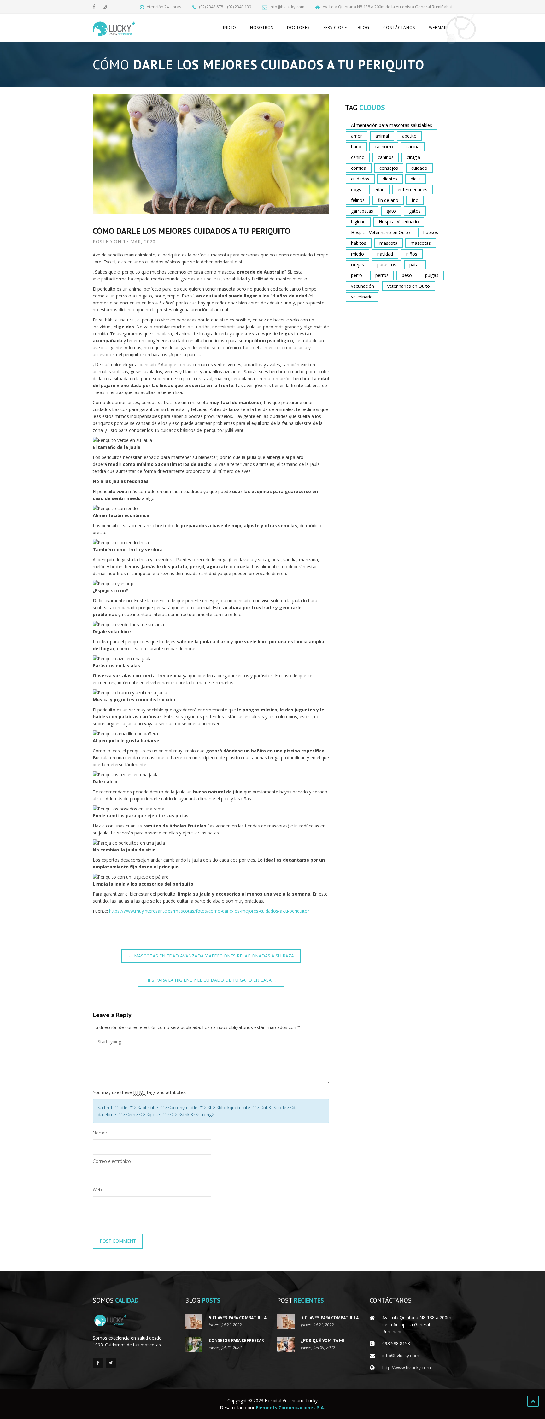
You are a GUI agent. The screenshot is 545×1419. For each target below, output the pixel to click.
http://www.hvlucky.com (406, 1367)
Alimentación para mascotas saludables (391, 125)
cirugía (413, 157)
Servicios (333, 27)
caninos (386, 157)
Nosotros (261, 27)
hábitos (358, 243)
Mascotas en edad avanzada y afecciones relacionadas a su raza (211, 956)
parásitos (386, 265)
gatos (415, 211)
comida (358, 168)
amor (356, 136)
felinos (358, 200)
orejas (357, 265)
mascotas (421, 243)
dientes (390, 179)
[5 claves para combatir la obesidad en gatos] (193, 1321)
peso (407, 275)
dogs (356, 189)
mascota (388, 243)
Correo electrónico (112, 1161)
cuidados (360, 179)
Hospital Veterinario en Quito (380, 232)
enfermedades (412, 189)
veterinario (362, 297)
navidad (385, 254)
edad (379, 189)
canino (358, 157)
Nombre (101, 1133)
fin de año (388, 200)
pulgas (431, 275)
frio (415, 200)
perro (356, 275)
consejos (388, 168)
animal (382, 136)
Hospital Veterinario (399, 222)
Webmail (438, 27)
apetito (409, 136)
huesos (430, 232)
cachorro (384, 147)
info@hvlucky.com (400, 1355)
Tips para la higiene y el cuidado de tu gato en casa (211, 980)
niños (411, 254)
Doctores (298, 27)
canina (412, 147)
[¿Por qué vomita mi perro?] (286, 1344)
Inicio (229, 27)
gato (391, 211)
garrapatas (362, 211)
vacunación (362, 286)
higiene (358, 222)
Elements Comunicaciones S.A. (290, 1407)
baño (356, 147)
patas (415, 265)
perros (382, 275)
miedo (357, 254)
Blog (363, 27)
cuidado (419, 168)
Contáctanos (399, 27)
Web (97, 1189)
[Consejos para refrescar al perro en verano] (193, 1344)
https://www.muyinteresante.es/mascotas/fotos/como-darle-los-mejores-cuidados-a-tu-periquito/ (209, 911)
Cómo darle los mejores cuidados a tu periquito (191, 231)
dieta (416, 179)
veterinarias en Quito (408, 286)
